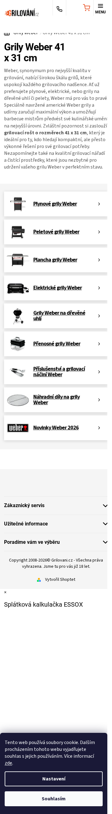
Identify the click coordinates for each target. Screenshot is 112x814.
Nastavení (53, 778)
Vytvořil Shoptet (60, 579)
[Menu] (100, 8)
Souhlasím (54, 798)
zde (8, 763)
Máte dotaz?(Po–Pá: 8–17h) (59, 8)
